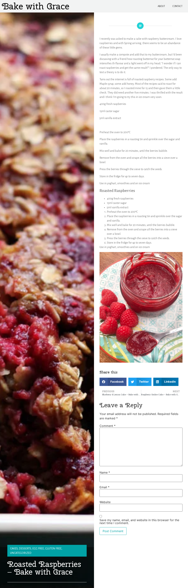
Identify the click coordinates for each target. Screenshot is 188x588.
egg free (38, 548)
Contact (177, 6)
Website (105, 502)
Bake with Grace (35, 6)
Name (105, 472)
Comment (107, 425)
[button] (113, 382)
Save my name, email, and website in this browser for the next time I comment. (139, 521)
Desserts (25, 548)
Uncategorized (20, 552)
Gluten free (53, 548)
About (161, 6)
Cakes (14, 548)
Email (104, 487)
